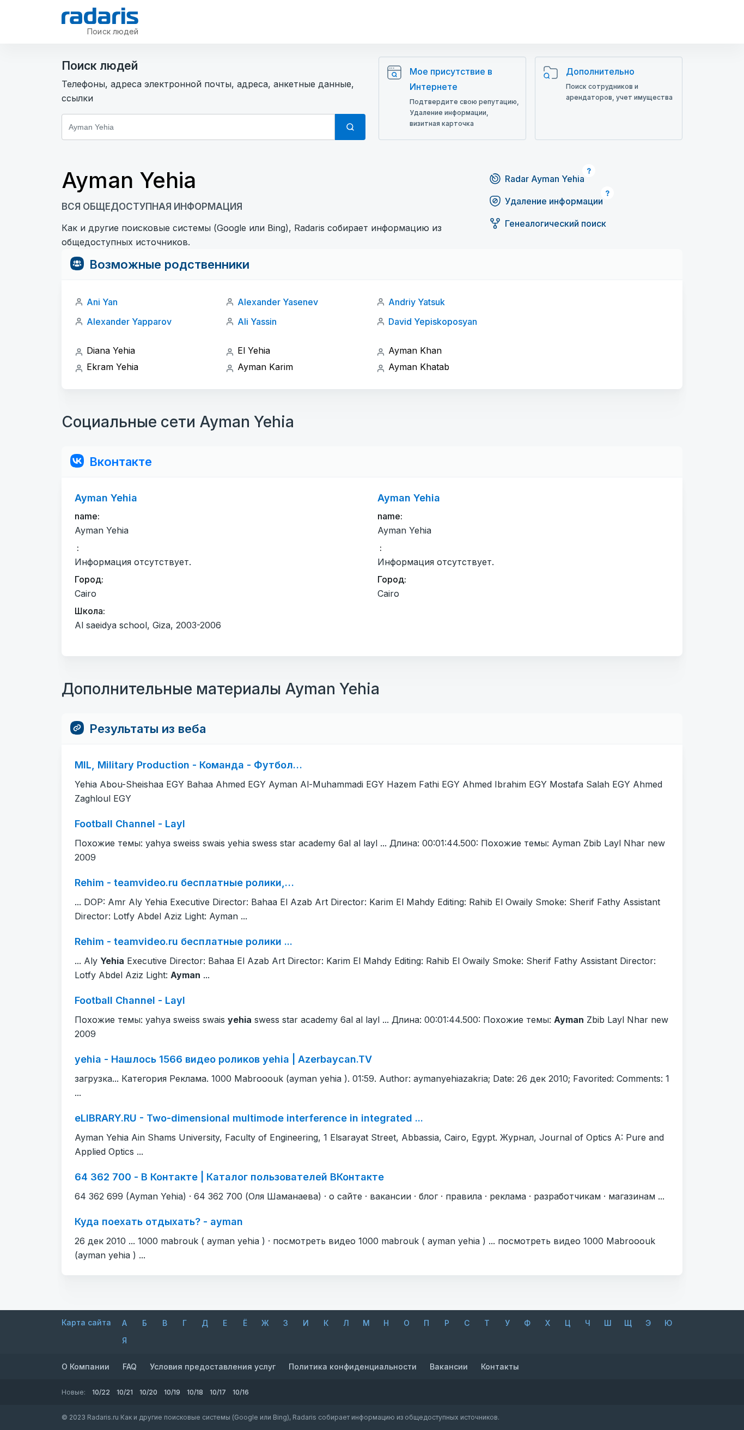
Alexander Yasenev (277, 301)
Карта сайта (86, 1322)
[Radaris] (100, 16)
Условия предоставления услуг (213, 1366)
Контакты (500, 1366)
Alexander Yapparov (129, 321)
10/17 (218, 1392)
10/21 (125, 1392)
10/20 (148, 1392)
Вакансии (449, 1366)
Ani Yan (102, 301)
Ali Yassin (257, 321)
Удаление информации (554, 201)
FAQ (130, 1366)
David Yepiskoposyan (432, 321)
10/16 (241, 1392)
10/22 (101, 1392)
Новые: (74, 1392)
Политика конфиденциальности (353, 1366)
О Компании (85, 1366)
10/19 (172, 1392)
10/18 (195, 1392)
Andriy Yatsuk (416, 301)
